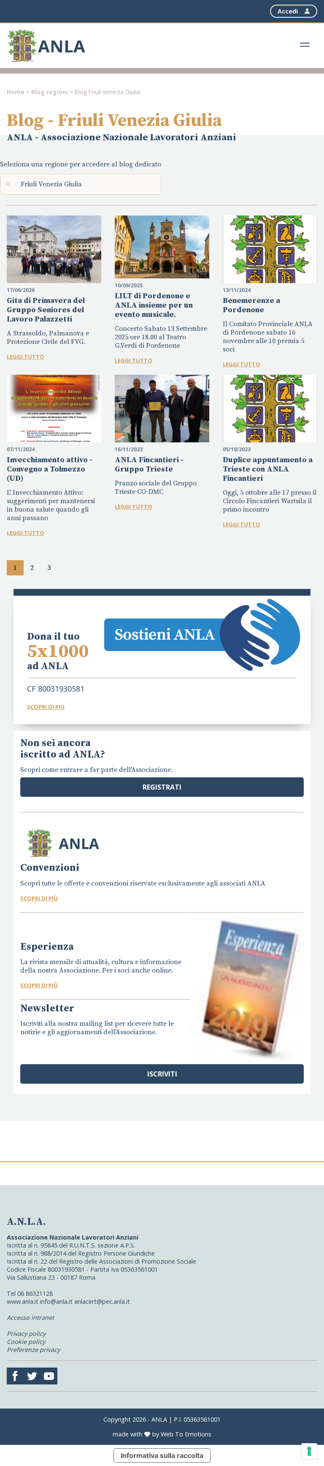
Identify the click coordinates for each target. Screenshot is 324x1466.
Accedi (288, 11)
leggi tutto (25, 356)
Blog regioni (49, 92)
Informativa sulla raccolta (162, 1455)
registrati (162, 787)
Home (15, 92)
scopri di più (39, 898)
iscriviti (162, 1074)
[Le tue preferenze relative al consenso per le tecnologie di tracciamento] (309, 1451)
